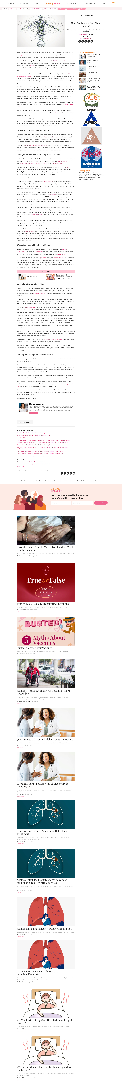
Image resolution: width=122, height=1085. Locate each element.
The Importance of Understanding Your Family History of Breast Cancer (63, 276)
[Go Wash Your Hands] (82, 74)
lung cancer (20, 843)
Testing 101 (32, 277)
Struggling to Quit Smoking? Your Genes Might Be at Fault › (34, 435)
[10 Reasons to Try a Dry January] (82, 68)
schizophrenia (61, 254)
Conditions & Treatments (90, 3)
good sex (12, 8)
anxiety (32, 65)
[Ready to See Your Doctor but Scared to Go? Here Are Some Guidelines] (82, 80)
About (103, 3)
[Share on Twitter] (82, 41)
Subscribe (62, 8)
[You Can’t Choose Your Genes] (82, 62)
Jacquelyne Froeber (24, 609)
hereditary (52, 194)
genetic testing (25, 55)
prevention (24, 470)
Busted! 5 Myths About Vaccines (34, 647)
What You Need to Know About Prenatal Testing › (31, 433)
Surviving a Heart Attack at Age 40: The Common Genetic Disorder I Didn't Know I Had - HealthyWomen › (42, 448)
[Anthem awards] (91, 136)
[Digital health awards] (91, 100)
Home (81, 15)
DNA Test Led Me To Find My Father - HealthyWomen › (33, 456)
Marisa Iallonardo (83, 34)
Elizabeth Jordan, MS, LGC (52, 137)
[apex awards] (91, 117)
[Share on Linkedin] (88, 41)
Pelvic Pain (97, 176)
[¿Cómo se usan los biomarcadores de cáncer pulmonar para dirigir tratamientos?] (46, 863)
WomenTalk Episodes (50, 8)
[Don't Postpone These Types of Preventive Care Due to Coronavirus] (82, 87)
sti (18, 611)
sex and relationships (23, 558)
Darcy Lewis (22, 841)
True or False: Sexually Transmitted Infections (43, 603)
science (37, 470)
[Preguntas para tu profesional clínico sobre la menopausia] (46, 766)
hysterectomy (21, 94)
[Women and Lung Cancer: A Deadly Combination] (46, 912)
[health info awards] (91, 157)
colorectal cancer (22, 210)
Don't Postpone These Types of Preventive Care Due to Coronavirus (93, 87)
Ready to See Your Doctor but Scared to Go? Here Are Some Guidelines (94, 80)
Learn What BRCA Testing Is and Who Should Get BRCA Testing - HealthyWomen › (41, 451)
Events (5, 8)
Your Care (36, 3)
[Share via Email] (92, 41)
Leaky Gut (95, 174)
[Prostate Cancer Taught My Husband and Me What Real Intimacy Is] (46, 530)
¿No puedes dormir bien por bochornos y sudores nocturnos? (45, 1069)
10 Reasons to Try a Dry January (93, 67)
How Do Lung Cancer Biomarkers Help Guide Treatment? (42, 832)
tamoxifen (58, 113)
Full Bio (33, 412)
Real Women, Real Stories (72, 3)
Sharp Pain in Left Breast (85, 172)
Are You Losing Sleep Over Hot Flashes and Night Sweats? (44, 1021)
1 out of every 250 (48, 181)
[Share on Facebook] (79, 41)
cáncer (19, 892)
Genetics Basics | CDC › (23, 466)
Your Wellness (23, 3)
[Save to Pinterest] (85, 41)
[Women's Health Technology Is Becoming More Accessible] (46, 673)
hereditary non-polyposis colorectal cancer (33, 163)
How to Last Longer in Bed (89, 179)
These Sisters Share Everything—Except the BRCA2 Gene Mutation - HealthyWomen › (42, 442)
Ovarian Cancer (62, 161)
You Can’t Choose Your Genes (93, 61)
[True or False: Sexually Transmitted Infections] (46, 582)
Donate (83, 8)
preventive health (89, 15)
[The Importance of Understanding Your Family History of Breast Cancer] (50, 276)
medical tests (31, 470)
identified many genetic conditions (36, 145)
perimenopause (21, 1031)
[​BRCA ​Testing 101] (22, 276)
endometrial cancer (37, 214)
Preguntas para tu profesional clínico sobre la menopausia (42, 785)
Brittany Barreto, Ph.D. (24, 701)
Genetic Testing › (22, 437)
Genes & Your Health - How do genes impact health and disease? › (33, 464)
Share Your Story (73, 8)
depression (42, 258)
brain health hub (23, 8)
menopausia (20, 796)
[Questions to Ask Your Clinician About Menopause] (46, 722)
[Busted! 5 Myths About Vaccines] (46, 631)
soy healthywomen (36, 8)
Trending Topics (84, 171)
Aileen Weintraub (23, 1029)
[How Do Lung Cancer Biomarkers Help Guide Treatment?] (46, 814)
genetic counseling (39, 293)
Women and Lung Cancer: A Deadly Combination (44, 928)
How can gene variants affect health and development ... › (31, 461)
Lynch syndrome (57, 163)
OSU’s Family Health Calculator (53, 339)
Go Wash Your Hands (92, 72)
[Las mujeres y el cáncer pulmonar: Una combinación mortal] (46, 954)
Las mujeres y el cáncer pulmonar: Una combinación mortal (38, 973)
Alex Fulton (22, 745)
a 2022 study (38, 252)
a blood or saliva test (30, 307)
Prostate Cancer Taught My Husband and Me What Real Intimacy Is (45, 548)
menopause (20, 747)
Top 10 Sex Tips (87, 174)
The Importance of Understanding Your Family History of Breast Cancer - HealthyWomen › (43, 440)
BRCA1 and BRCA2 (59, 61)
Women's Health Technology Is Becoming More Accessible (43, 692)
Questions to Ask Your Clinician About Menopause (45, 739)
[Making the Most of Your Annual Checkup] (82, 56)
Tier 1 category (65, 167)
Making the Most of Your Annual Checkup (93, 55)
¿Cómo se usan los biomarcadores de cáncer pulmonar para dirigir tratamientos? (42, 881)
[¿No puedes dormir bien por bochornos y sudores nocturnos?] (46, 1050)
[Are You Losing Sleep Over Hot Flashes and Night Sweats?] (46, 1003)
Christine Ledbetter (24, 556)
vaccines (19, 655)
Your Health (10, 3)
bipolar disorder (59, 258)
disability (20, 703)
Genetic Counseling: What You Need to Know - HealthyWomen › (35, 445)
